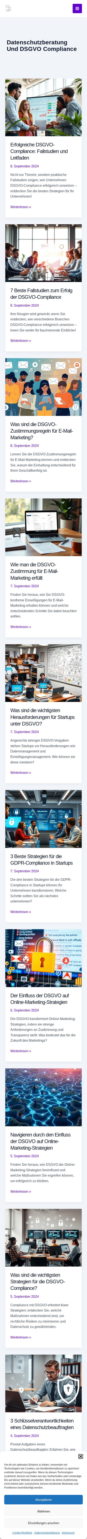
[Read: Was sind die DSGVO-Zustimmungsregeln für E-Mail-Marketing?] (43, 387)
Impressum (68, 1532)
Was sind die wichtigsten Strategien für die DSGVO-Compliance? (37, 1281)
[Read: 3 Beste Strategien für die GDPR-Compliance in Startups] (43, 819)
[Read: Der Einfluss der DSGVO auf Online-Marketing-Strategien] (43, 958)
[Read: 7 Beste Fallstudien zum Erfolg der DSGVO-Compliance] (43, 253)
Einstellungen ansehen (43, 1523)
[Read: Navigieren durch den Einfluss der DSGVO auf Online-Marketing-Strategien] (43, 1097)
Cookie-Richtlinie (22, 1532)
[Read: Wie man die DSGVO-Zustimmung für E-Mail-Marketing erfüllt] (43, 527)
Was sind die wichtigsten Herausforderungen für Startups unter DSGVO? (42, 716)
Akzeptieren (43, 1499)
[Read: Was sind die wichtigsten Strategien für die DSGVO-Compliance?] (43, 1237)
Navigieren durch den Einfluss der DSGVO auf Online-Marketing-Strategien (40, 1141)
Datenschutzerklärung (47, 1532)
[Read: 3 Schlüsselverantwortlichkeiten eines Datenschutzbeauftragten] (43, 1383)
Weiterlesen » (20, 207)
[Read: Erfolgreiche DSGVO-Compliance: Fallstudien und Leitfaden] (43, 107)
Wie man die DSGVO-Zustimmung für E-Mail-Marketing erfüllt (34, 571)
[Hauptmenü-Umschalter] (77, 8)
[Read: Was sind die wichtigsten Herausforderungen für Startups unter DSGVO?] (43, 673)
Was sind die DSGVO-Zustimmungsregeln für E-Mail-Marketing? (41, 430)
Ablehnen (43, 1511)
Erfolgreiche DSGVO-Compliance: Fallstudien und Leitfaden (39, 151)
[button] (81, 1456)
